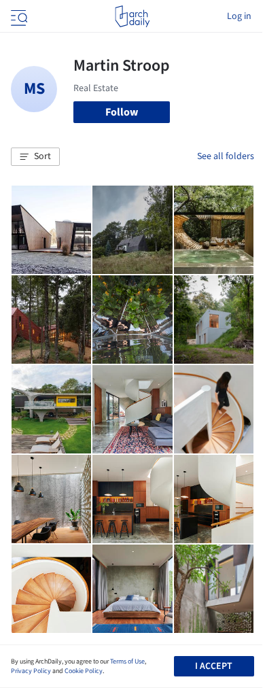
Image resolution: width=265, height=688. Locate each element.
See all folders (225, 156)
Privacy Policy (31, 671)
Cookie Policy (84, 671)
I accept (213, 666)
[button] (35, 157)
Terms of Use (127, 661)
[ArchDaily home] (132, 16)
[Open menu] (17, 16)
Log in (239, 16)
